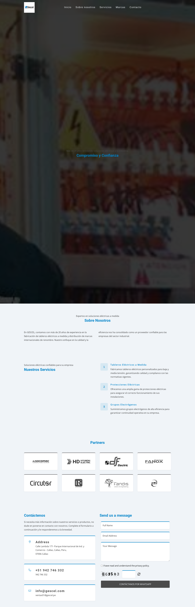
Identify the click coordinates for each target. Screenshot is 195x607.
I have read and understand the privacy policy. (126, 565)
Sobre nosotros (85, 7)
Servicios (106, 7)
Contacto (135, 7)
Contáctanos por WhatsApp (135, 584)
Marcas (120, 7)
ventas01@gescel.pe (46, 595)
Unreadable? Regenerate (139, 574)
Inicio (67, 7)
